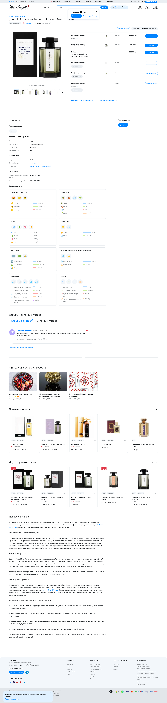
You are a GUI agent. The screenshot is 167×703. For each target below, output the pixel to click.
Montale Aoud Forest (78, 444)
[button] (11, 92)
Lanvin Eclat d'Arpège (50, 590)
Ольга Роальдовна (24, 330)
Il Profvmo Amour (107, 444)
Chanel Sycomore (17, 444)
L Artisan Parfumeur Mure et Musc (53, 444)
